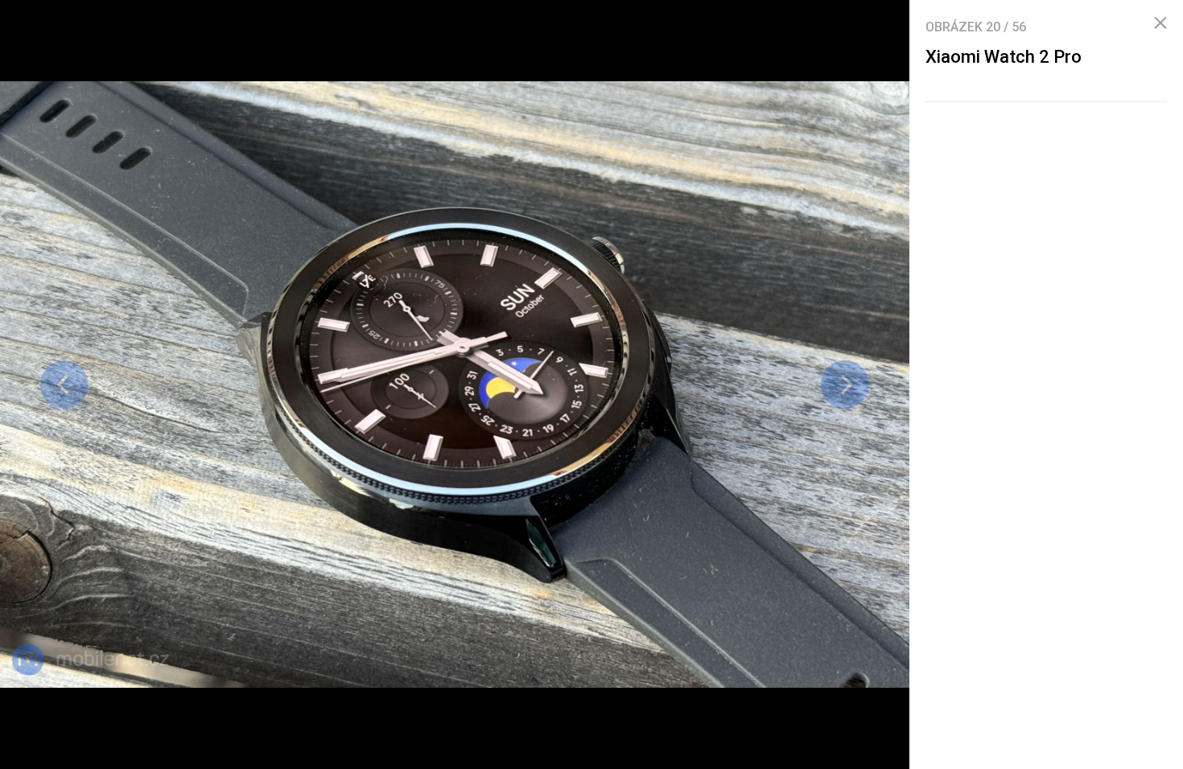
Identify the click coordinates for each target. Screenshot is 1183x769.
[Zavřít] (1160, 23)
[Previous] (64, 384)
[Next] (845, 384)
